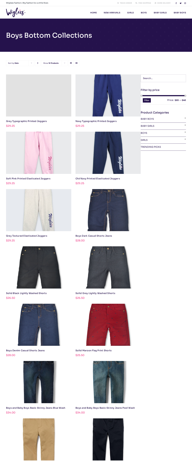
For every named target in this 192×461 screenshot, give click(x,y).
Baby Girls (147, 125)
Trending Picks (151, 146)
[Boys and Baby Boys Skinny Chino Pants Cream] (38, 439)
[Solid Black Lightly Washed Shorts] (38, 267)
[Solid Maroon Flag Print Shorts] (108, 325)
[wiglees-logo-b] (16, 8)
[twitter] (180, 3)
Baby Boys (147, 118)
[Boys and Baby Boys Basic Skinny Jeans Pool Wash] (108, 382)
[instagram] (185, 3)
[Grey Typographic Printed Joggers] (38, 95)
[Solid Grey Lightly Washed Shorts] (108, 267)
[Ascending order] (37, 63)
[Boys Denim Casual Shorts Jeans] (38, 325)
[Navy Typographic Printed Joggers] (108, 95)
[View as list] (76, 63)
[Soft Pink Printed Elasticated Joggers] (38, 153)
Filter (146, 100)
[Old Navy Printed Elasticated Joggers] (108, 153)
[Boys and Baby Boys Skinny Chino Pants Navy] (108, 439)
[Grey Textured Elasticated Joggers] (38, 210)
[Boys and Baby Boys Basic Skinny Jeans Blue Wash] (38, 382)
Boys (144, 133)
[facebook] (176, 3)
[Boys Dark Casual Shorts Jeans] (108, 210)
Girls (144, 140)
